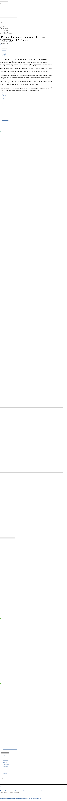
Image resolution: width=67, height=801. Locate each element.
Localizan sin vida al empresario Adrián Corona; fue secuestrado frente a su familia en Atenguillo (20, 798)
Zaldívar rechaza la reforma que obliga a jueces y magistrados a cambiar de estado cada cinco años (21, 790)
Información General (4, 33)
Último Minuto (10, 33)
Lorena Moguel (4, 48)
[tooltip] (4, 50)
